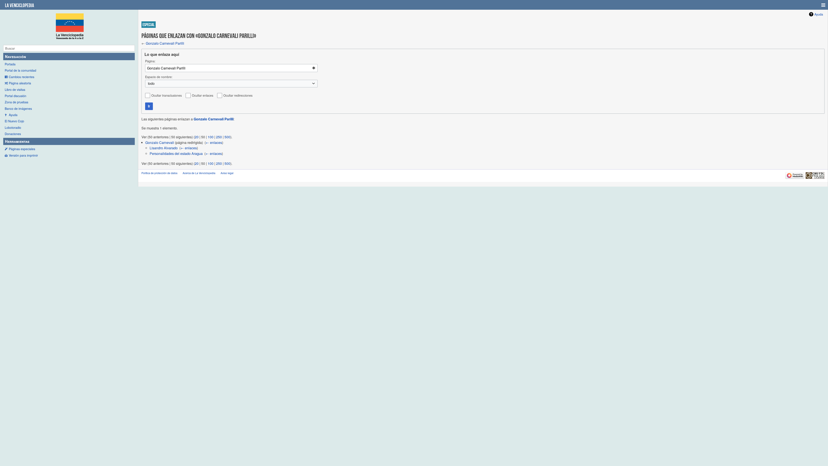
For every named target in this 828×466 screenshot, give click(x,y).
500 (227, 136)
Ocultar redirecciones (237, 95)
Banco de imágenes (18, 108)
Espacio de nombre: (158, 77)
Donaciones (13, 134)
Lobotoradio (13, 127)
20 (197, 136)
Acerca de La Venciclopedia (199, 173)
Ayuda (13, 115)
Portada (10, 64)
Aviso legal (227, 173)
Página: (150, 61)
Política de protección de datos (159, 173)
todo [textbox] (151, 83)
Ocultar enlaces (202, 95)
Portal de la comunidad (20, 70)
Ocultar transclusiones (166, 95)
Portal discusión (15, 96)
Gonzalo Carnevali (159, 142)
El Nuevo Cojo (14, 121)
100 (210, 136)
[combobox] (231, 68)
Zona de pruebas (16, 102)
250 (219, 136)
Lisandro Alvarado (164, 147)
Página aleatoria (20, 83)
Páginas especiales (22, 149)
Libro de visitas (15, 89)
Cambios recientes (21, 77)
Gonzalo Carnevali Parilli (165, 43)
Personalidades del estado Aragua (176, 153)
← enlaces (214, 142)
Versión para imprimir (23, 155)
